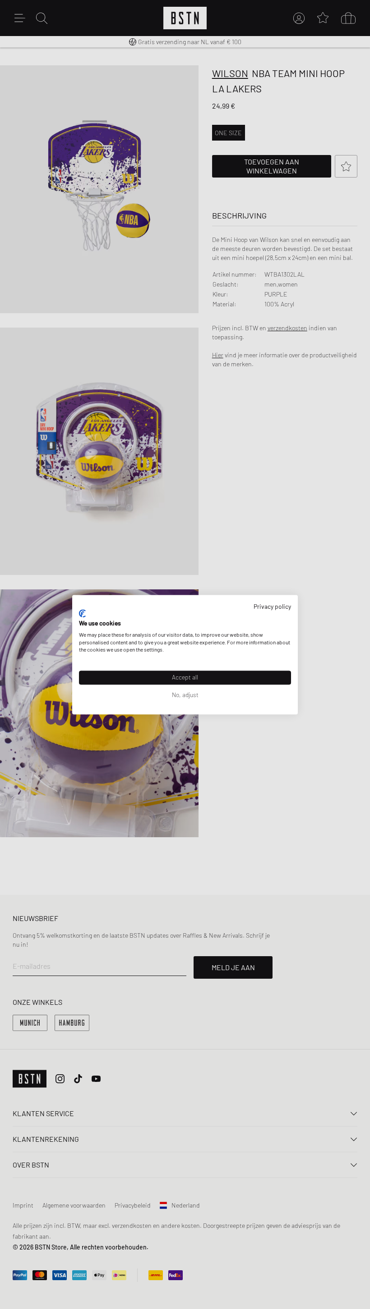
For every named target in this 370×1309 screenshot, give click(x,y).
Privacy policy (272, 606)
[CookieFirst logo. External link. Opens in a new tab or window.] (82, 614)
